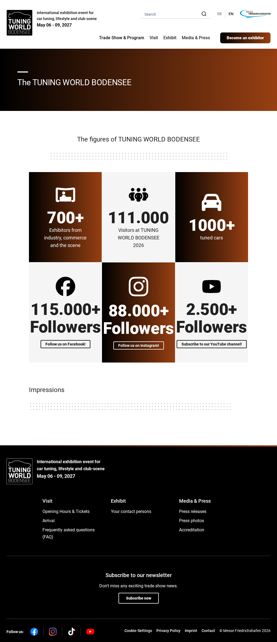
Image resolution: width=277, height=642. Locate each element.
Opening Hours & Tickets (66, 511)
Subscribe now (138, 598)
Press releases (192, 511)
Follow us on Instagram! (138, 345)
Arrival (48, 520)
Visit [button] (154, 37)
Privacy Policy (168, 630)
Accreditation (191, 529)
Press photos (191, 520)
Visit (47, 501)
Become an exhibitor (245, 37)
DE (219, 14)
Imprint (191, 630)
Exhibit (118, 501)
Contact (208, 630)
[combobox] (175, 14)
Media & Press (196, 37)
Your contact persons (131, 511)
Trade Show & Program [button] (121, 37)
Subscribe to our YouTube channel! (212, 344)
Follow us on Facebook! (65, 344)
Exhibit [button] (169, 37)
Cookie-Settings (138, 630)
